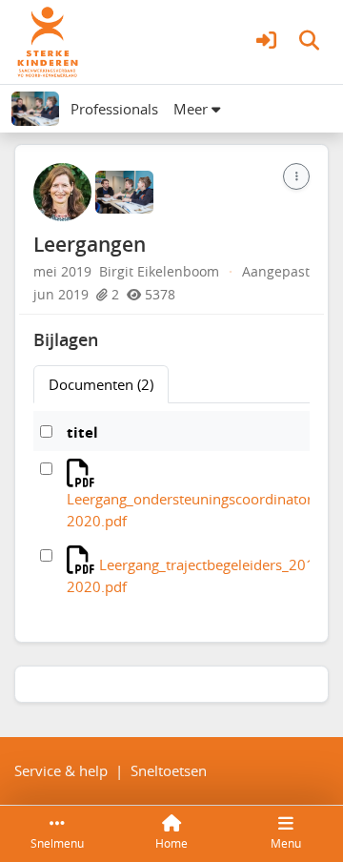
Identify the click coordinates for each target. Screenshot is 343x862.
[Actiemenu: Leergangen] (296, 176)
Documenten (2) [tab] (101, 384)
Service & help (61, 770)
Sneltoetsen (169, 770)
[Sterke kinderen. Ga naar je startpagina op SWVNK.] (47, 40)
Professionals (114, 108)
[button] (266, 42)
